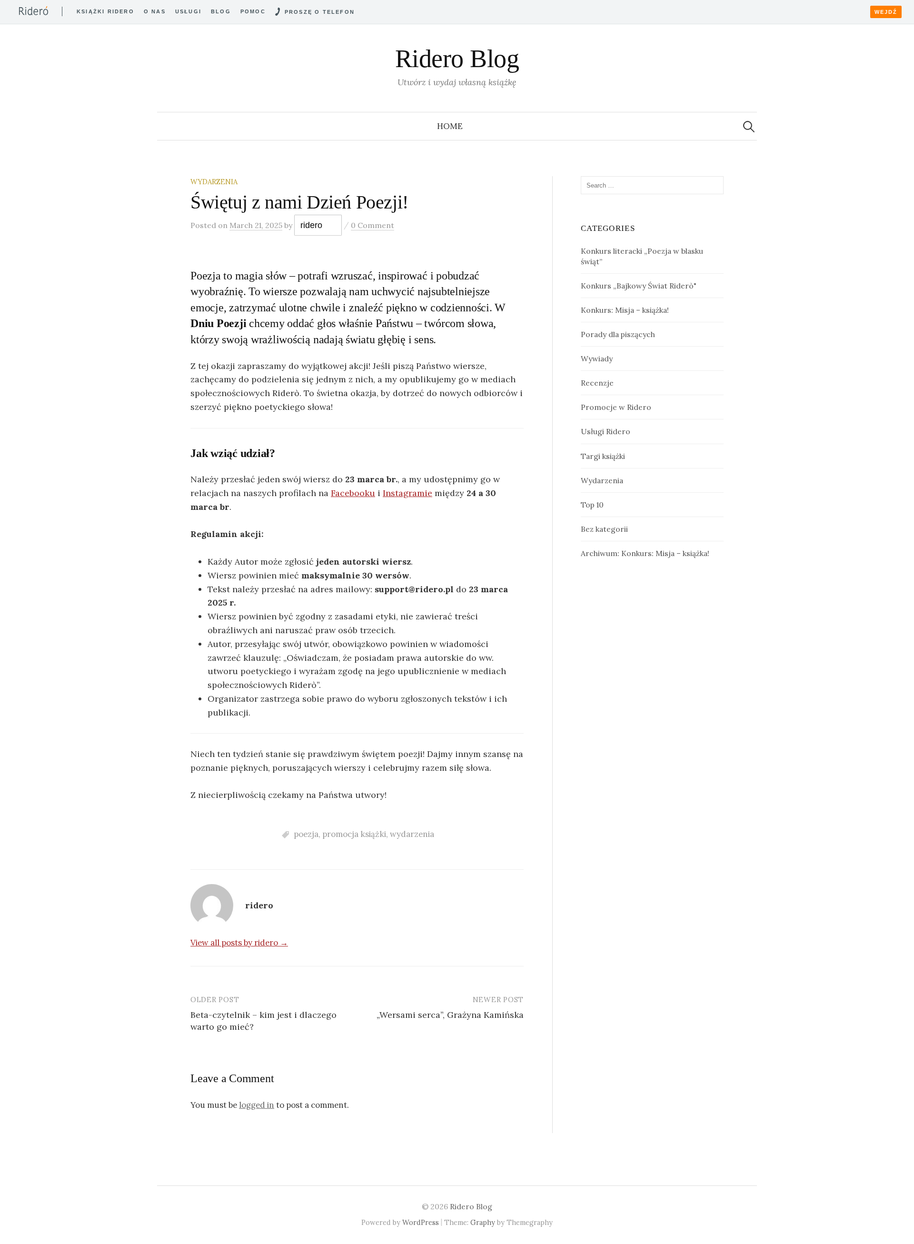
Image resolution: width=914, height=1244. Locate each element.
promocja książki (354, 834)
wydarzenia (412, 834)
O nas (155, 11)
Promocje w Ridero (616, 407)
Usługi (188, 11)
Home (450, 126)
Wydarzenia (214, 181)
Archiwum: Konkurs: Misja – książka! (645, 553)
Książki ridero (105, 11)
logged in (256, 1105)
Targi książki (603, 456)
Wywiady (597, 358)
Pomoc (253, 11)
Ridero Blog (457, 58)
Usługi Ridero (605, 431)
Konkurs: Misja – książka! (625, 310)
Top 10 (592, 504)
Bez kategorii (604, 529)
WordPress (420, 1222)
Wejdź (885, 12)
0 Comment (372, 225)
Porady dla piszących (618, 334)
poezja (306, 834)
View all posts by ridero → (239, 942)
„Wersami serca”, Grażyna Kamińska (450, 1014)
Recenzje (597, 383)
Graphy (482, 1222)
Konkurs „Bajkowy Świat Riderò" (638, 285)
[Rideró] (33, 10)
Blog (221, 11)
